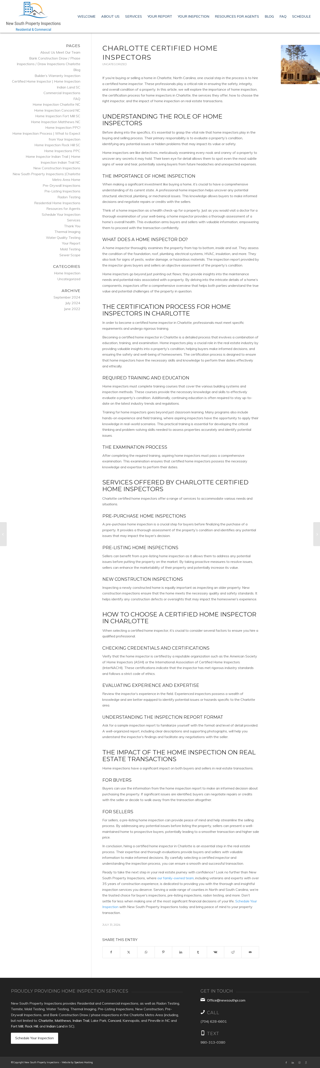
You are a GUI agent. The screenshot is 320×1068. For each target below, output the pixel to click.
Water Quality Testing (63, 237)
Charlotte (46, 1020)
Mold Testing (70, 249)
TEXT (213, 1033)
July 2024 (72, 303)
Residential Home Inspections (57, 203)
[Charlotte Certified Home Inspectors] (300, 64)
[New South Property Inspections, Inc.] (33, 16)
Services (73, 220)
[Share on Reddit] (232, 952)
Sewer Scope (69, 255)
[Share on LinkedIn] (180, 952)
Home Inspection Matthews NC (55, 122)
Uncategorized (114, 64)
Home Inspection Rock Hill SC (57, 145)
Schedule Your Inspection (61, 214)
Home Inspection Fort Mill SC (57, 116)
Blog (76, 70)
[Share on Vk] (215, 952)
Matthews (63, 1020)
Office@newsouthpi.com (226, 1000)
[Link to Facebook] (286, 1062)
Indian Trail (80, 1020)
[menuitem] (86, 16)
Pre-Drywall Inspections (61, 185)
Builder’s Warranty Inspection (57, 75)
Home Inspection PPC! (62, 127)
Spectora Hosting (83, 1062)
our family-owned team (175, 878)
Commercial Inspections (62, 93)
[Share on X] (128, 952)
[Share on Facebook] (111, 952)
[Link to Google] (306, 1062)
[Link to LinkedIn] (293, 1062)
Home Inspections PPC (62, 151)
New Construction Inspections (56, 168)
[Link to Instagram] (299, 1062)
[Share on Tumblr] (198, 952)
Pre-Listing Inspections (62, 191)
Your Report (71, 243)
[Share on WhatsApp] (146, 952)
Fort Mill (17, 1026)
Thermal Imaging (67, 231)
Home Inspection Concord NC (57, 110)
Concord (114, 1020)
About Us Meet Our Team (60, 52)
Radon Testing (68, 197)
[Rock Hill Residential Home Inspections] (3, 534)
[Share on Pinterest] (163, 952)
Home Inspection (67, 273)
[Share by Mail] (250, 952)
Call (213, 1012)
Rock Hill (31, 1026)
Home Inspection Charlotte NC (56, 104)
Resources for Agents (63, 208)
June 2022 (72, 309)
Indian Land (55, 1026)
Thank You (72, 226)
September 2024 (67, 297)
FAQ (76, 99)
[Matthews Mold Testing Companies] (316, 534)
